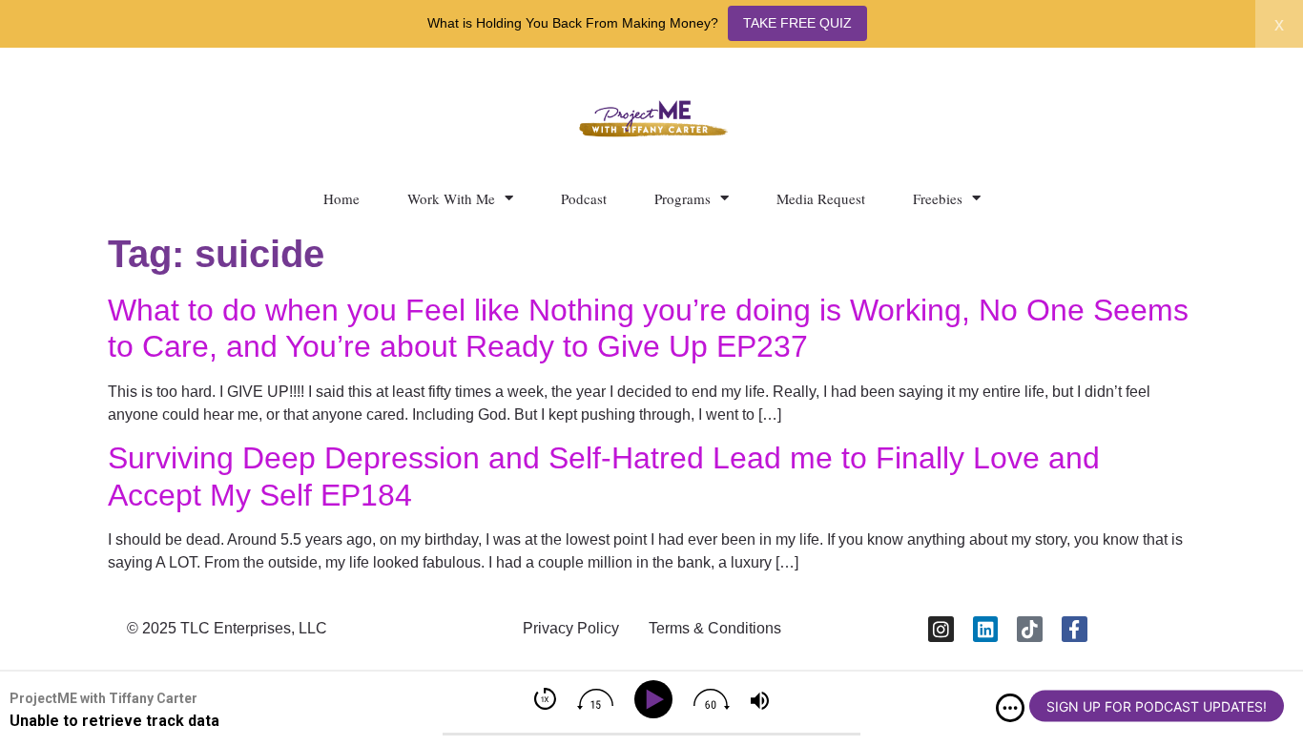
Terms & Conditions (715, 628)
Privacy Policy (571, 628)
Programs (682, 198)
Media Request (820, 198)
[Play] (657, 700)
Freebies (937, 198)
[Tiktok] (1030, 629)
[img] (1010, 708)
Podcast (584, 198)
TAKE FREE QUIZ (797, 23)
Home (341, 198)
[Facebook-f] (1074, 629)
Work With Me (451, 198)
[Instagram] (941, 629)
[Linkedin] (986, 629)
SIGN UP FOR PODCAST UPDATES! (1156, 706)
